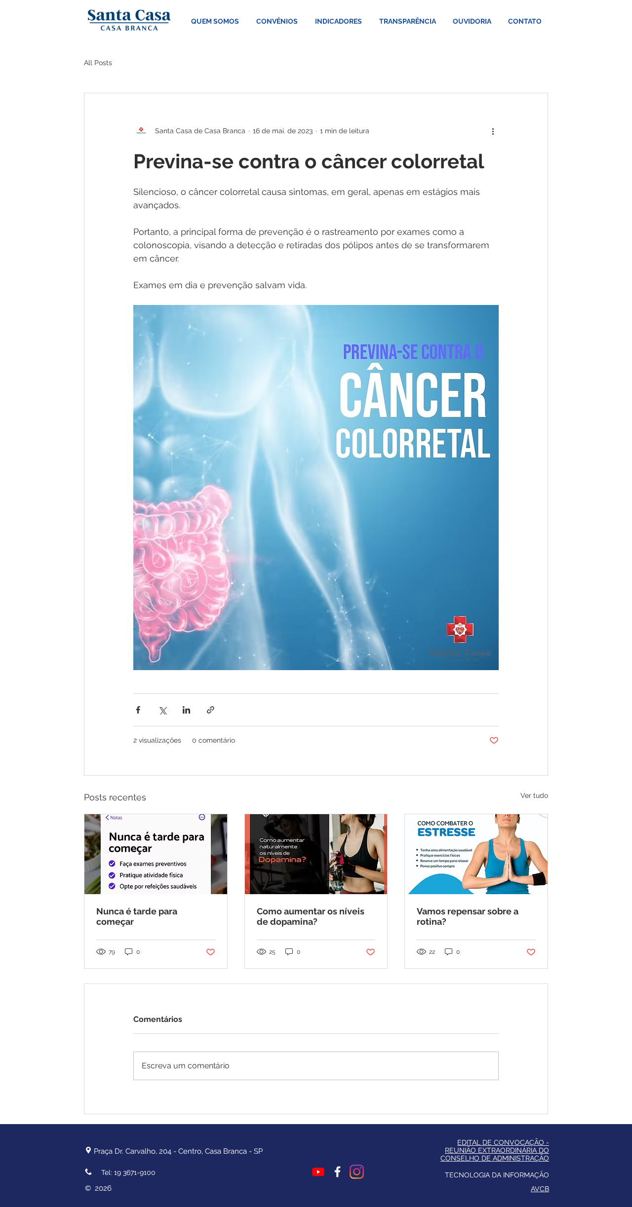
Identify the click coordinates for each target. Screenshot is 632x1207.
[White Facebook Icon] (337, 1172)
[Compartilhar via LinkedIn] (186, 710)
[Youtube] (318, 1172)
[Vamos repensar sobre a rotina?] (476, 854)
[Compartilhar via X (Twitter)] (162, 710)
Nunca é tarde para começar (136, 916)
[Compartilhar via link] (210, 710)
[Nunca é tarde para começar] (155, 854)
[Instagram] (357, 1172)
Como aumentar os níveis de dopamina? (310, 916)
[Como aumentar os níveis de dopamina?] (316, 854)
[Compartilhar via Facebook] (138, 710)
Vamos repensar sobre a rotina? (467, 916)
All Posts (98, 63)
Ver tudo (534, 795)
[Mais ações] (493, 131)
